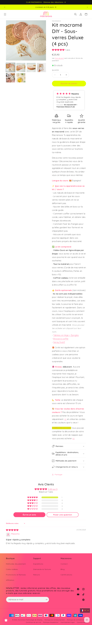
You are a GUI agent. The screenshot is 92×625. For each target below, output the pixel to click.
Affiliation (10, 580)
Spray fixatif (59, 342)
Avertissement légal (68, 622)
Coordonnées (81, 622)
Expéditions (38, 564)
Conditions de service (33, 622)
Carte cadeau (12, 569)
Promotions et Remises (16, 575)
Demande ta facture (42, 569)
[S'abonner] (46, 599)
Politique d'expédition (50, 622)
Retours (36, 575)
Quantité (55, 70)
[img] (12, 530)
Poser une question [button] (62, 514)
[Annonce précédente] (4, 7)
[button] (5, 14)
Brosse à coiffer (61, 339)
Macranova (22, 620)
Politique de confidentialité (76, 620)
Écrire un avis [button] (29, 514)
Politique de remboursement (55, 620)
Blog (62, 569)
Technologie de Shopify (34, 620)
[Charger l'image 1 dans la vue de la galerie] (10, 67)
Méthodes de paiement (16, 564)
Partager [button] (58, 474)
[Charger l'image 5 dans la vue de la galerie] (10, 77)
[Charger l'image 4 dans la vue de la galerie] (41, 67)
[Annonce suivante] (87, 7)
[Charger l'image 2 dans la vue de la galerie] (20, 67)
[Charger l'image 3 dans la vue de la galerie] (31, 67)
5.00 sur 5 (52, 489)
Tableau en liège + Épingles (66, 335)
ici (65, 419)
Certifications (66, 575)
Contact (64, 564)
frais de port (59, 58)
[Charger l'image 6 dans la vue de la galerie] (20, 77)
